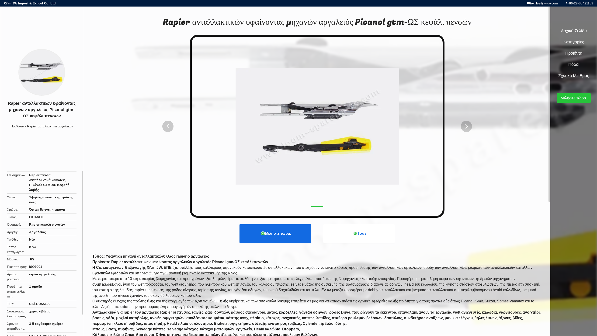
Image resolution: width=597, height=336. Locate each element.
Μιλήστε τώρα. (278, 233)
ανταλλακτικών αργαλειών (400, 268)
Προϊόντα (17, 126)
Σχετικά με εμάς (573, 75)
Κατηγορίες (573, 42)
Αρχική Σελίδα (574, 30)
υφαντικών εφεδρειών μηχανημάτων (485, 279)
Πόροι (573, 64)
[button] (168, 126)
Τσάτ (362, 233)
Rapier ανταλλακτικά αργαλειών (50, 126)
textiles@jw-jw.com (544, 3)
